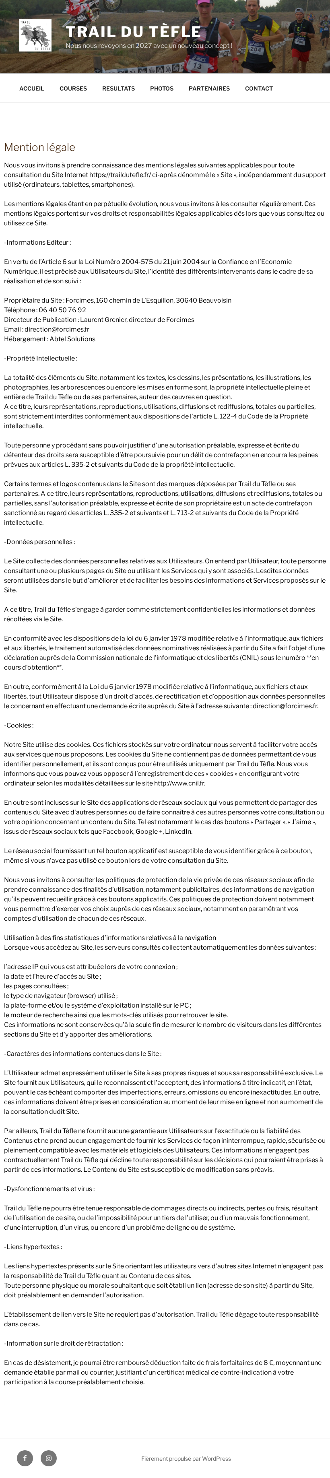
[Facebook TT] (25, 1458)
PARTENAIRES (209, 88)
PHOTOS (161, 88)
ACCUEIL (31, 88)
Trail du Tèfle (134, 32)
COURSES (73, 88)
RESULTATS (118, 88)
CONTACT (259, 88)
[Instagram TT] (49, 1458)
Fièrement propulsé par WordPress (186, 1458)
